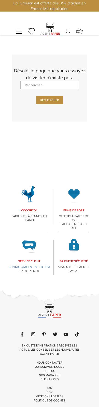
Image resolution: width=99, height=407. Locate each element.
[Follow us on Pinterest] (44, 334)
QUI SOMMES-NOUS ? (49, 366)
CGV (49, 392)
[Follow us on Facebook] (22, 334)
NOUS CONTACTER (49, 362)
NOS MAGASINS (49, 375)
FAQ (49, 388)
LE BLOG (49, 371)
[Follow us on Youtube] (65, 334)
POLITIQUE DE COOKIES (49, 400)
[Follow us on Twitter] (55, 334)
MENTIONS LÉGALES (49, 396)
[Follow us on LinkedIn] (33, 334)
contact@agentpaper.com (29, 267)
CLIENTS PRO (50, 379)
